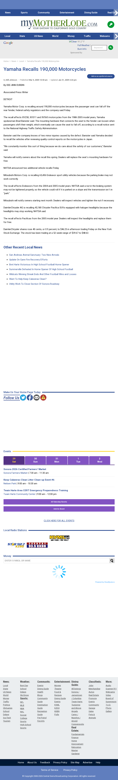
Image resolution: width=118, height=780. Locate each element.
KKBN (56, 711)
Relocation (76, 747)
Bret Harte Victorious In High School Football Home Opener (39, 264)
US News (38, 36)
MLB (22, 705)
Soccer (23, 715)
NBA (22, 708)
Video (108, 695)
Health (40, 692)
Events (40, 685)
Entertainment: (62, 681)
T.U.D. (108, 705)
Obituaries (7, 708)
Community (44, 12)
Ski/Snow (24, 695)
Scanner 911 (111, 689)
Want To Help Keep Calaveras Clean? (28, 279)
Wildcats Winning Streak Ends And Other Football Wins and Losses (42, 274)
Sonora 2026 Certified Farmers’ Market (25, 469)
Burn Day (24, 685)
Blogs (40, 695)
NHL (22, 712)
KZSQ (57, 708)
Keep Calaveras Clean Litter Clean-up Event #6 (29, 479)
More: (109, 681)
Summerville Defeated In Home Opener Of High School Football (41, 269)
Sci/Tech (7, 718)
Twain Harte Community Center (19, 494)
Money (71, 36)
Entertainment (67, 12)
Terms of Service (49, 770)
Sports (24, 12)
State (22, 36)
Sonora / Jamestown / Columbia (76, 695)
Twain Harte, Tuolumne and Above (77, 704)
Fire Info (41, 721)
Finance (74, 737)
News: (6, 681)
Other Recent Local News (23, 247)
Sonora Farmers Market (16, 473)
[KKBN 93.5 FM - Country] (37, 544)
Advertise (87, 762)
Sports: (24, 698)
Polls (56, 714)
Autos (91, 692)
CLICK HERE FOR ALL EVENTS (59, 520)
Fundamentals (77, 734)
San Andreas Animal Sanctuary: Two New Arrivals (34, 255)
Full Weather (84, 45)
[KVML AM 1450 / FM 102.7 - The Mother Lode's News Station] (60, 537)
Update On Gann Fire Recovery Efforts (28, 259)
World (55, 36)
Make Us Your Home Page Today (22, 392)
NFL (22, 702)
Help (98, 762)
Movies (57, 685)
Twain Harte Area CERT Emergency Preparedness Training (36, 490)
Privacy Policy (60, 762)
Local (7, 36)
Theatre (57, 689)
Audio (108, 685)
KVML (57, 705)
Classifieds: (95, 681)
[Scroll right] (116, 12)
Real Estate (94, 695)
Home (21, 762)
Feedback (45, 762)
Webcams (105, 36)
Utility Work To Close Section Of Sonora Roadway (34, 284)
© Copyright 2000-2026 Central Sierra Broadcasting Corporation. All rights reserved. (59, 776)
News (8, 12)
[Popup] (110, 24)
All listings (76, 689)
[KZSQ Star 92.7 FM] (15, 544)
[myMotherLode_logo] (59, 24)
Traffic (87, 36)
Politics (6, 705)
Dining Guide (90, 12)
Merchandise (94, 689)
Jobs (91, 685)
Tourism (6, 721)
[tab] (14, 460)
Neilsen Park (10, 483)
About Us (32, 762)
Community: (43, 681)
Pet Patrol (42, 718)
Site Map (75, 762)
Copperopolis (77, 724)
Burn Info (82, 49)
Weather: (25, 681)
